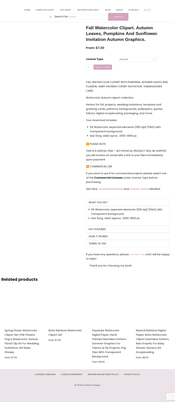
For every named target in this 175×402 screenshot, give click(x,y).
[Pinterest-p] (164, 2)
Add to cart (102, 67)
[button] (50, 17)
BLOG (108, 9)
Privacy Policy (132, 374)
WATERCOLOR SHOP (88, 9)
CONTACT (133, 9)
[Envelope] (168, 2)
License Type (94, 59)
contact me (137, 254)
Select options (14, 365)
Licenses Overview (45, 374)
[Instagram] (160, 2)
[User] (172, 2)
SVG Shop (65, 9)
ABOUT (119, 9)
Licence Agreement (72, 374)
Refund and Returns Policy (103, 374)
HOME (27, 9)
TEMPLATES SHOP (45, 9)
